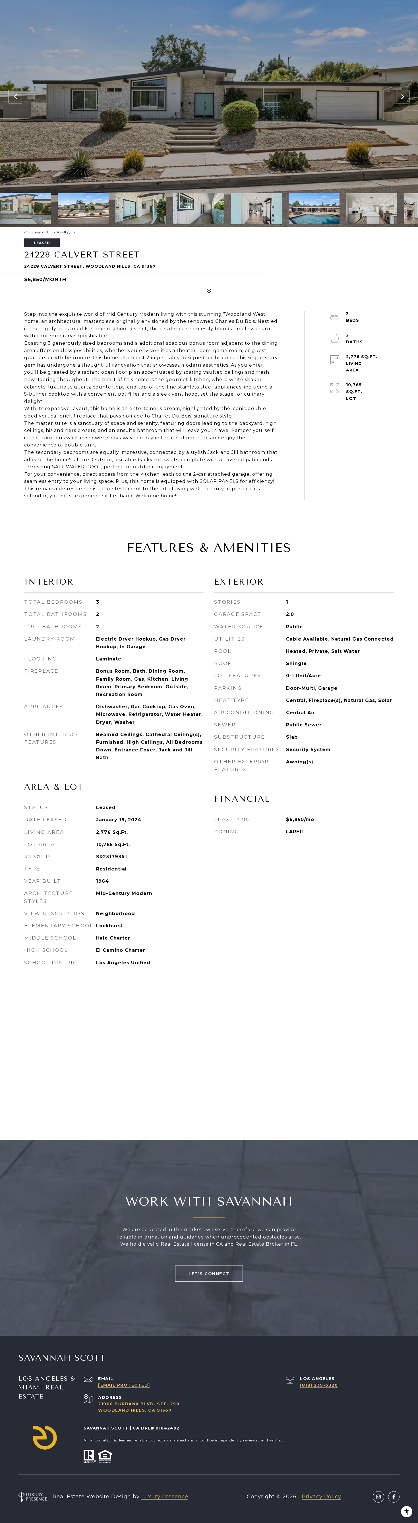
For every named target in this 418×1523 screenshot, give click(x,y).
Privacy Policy (321, 1496)
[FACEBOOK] (394, 1497)
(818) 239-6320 (319, 1385)
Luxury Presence (164, 1496)
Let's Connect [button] (209, 1273)
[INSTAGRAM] (378, 1497)
